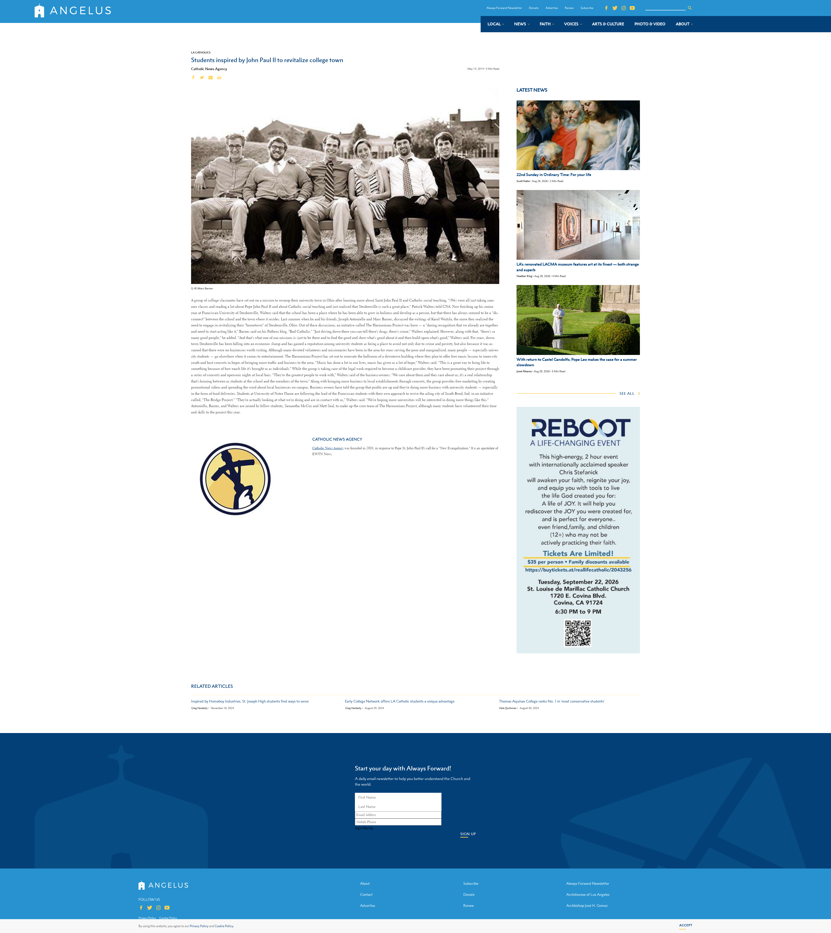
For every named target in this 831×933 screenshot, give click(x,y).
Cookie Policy (168, 918)
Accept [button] (685, 925)
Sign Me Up (364, 828)
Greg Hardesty (199, 708)
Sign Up (468, 834)
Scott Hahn (523, 181)
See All (627, 393)
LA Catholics (201, 52)
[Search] (689, 8)
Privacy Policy (199, 926)
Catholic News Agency (209, 69)
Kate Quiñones (507, 708)
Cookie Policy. (224, 926)
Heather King (524, 276)
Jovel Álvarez (524, 371)
